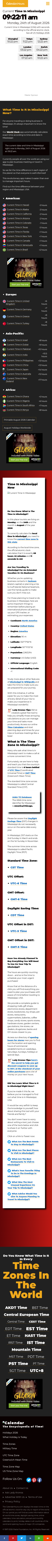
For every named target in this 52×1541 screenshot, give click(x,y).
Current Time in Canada (18, 241)
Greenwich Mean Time (15, 1460)
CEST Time (37, 1321)
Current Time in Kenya (18, 410)
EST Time (37, 1328)
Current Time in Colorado (19, 223)
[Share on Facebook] (4, 1538)
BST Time (40, 1308)
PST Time (19, 1363)
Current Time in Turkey (18, 323)
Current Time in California (19, 214)
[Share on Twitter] (21, 1538)
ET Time (14, 1336)
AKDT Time (16, 1307)
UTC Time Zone (11, 1455)
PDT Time (36, 1357)
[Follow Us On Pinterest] (34, 1482)
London (25, 48)
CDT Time (17, 915)
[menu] (47, 4)
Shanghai (12, 40)
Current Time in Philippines (20, 360)
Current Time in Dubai (17, 345)
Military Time (10, 1448)
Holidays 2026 (10, 1432)
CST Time (17, 867)
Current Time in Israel (17, 340)
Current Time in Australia (19, 374)
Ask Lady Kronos (14, 1492)
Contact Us (22, 1488)
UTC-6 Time (19, 883)
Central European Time (26, 1314)
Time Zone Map (11, 1466)
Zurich (42, 48)
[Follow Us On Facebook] (39, 1482)
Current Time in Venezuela (20, 245)
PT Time (39, 1363)
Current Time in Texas (17, 227)
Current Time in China (17, 365)
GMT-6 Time (19, 899)
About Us (8, 1488)
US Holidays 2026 (41, 33)
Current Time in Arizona (18, 218)
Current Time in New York (19, 236)
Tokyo (28, 40)
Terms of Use (35, 1497)
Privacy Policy (12, 1501)
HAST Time (35, 1335)
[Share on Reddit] (47, 1538)
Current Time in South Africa (20, 405)
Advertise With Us (15, 1497)
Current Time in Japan (17, 369)
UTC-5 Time (19, 931)
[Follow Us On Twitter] (29, 1482)
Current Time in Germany (19, 309)
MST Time (16, 1356)
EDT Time (13, 1329)
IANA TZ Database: (22, 797)
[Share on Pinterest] (13, 1538)
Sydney (43, 40)
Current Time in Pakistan (19, 349)
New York (42, 56)
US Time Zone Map (13, 1471)
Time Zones (9, 1444)
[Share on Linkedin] (30, 1538)
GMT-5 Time (19, 947)
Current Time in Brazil (17, 249)
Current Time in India (17, 355)
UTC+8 (37, 1370)
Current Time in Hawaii (18, 205)
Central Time (16, 1321)
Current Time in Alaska (18, 209)
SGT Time (17, 1371)
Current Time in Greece (18, 316)
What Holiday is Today (15, 1437)
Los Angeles (26, 56)
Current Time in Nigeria (18, 401)
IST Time (36, 1342)
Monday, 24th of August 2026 (28, 23)
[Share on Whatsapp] (39, 1538)
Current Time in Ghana (18, 396)
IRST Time (15, 1342)
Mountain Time (26, 1349)
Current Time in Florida (18, 232)
